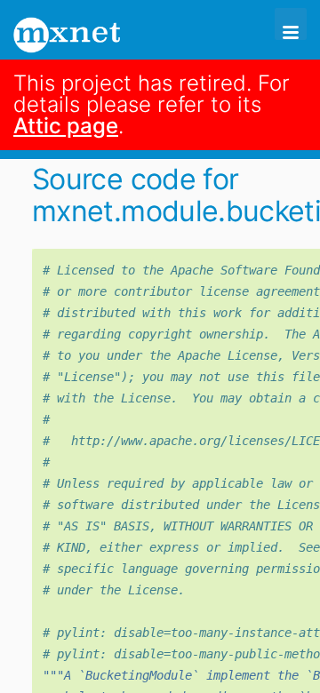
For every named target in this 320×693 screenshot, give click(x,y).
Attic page (65, 126)
